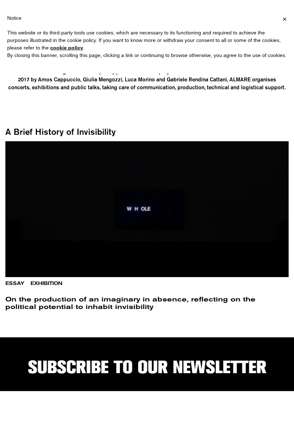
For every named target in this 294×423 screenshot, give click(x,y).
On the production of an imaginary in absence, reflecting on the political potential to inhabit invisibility (130, 302)
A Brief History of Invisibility (60, 132)
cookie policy (66, 48)
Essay (14, 283)
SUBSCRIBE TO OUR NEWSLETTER (147, 367)
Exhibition (46, 283)
